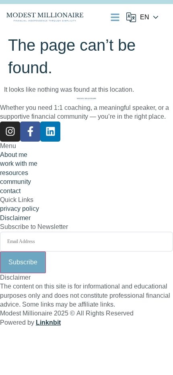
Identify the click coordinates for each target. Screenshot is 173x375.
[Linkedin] (50, 132)
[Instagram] (10, 132)
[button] (115, 17)
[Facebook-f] (30, 132)
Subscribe (22, 262)
